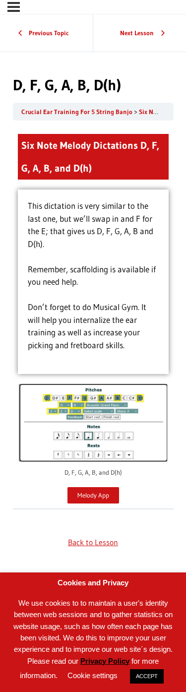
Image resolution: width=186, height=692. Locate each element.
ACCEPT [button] (147, 676)
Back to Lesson (93, 542)
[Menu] (13, 7)
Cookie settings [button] (92, 675)
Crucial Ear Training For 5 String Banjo (77, 112)
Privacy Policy (104, 661)
